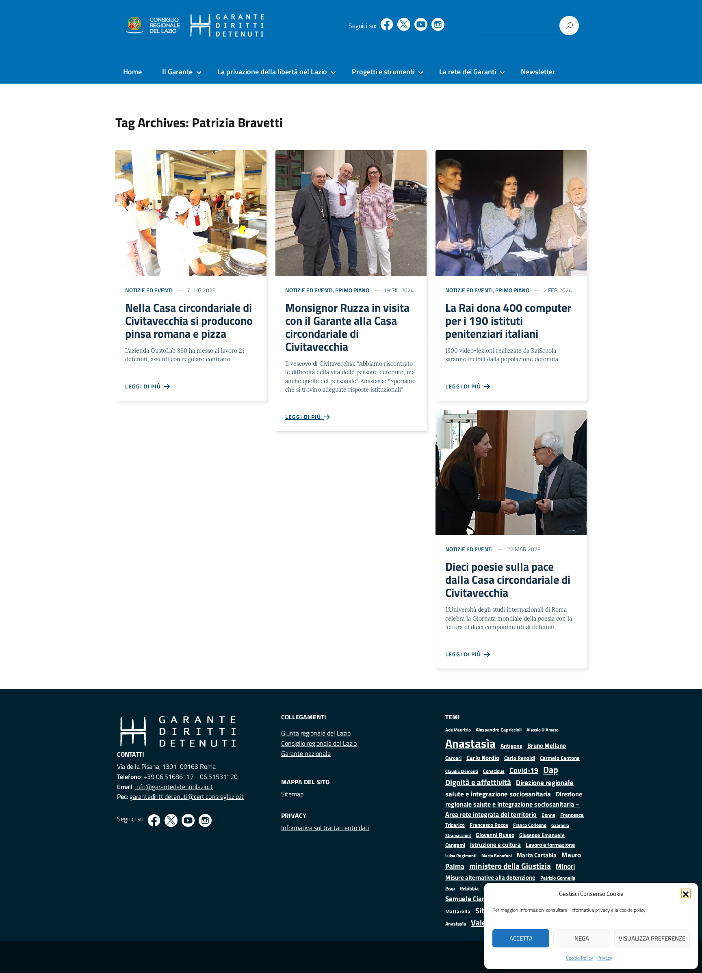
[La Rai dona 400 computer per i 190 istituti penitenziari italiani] (511, 212)
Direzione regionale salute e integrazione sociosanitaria (509, 788)
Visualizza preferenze (652, 938)
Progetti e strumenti (383, 71)
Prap (450, 888)
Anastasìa (470, 743)
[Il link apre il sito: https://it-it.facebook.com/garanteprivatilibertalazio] (386, 24)
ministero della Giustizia (510, 866)
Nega (581, 938)
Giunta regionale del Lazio (316, 733)
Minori (565, 866)
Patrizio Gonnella (557, 878)
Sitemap (292, 794)
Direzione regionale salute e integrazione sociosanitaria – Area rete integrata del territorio (513, 804)
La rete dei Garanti (467, 71)
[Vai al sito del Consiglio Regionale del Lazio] (152, 26)
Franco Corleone (529, 825)
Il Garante (177, 71)
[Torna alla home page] (227, 26)
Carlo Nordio (482, 757)
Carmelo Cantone (560, 758)
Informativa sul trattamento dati (325, 828)
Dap (550, 769)
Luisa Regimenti (461, 855)
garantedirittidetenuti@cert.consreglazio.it (187, 796)
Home (132, 71)
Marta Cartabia (537, 855)
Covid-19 (523, 770)
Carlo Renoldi (519, 758)
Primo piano (352, 290)
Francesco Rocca (489, 825)
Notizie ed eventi (149, 290)
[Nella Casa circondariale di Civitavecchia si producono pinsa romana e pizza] (190, 212)
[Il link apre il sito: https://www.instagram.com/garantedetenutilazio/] (437, 24)
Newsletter (538, 71)
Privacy (604, 958)
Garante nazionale (306, 753)
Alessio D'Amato (542, 729)
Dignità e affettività (478, 782)
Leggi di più (144, 386)
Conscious (494, 771)
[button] (686, 893)
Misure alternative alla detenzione (490, 877)
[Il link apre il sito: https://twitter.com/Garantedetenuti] (403, 24)
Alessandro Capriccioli (499, 730)
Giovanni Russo (495, 835)
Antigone (511, 746)
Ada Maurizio (458, 730)
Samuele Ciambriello (476, 898)
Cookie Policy (579, 958)
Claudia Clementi (461, 771)
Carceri (453, 758)
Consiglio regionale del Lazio (319, 743)
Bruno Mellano (546, 745)
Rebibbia (469, 888)
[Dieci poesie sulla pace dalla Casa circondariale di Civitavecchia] (511, 471)
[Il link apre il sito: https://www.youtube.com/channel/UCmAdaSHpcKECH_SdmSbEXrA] (420, 24)
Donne (548, 815)
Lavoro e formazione (550, 844)
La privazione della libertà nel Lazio (272, 71)
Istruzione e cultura (495, 844)
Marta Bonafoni (496, 855)
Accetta (521, 938)
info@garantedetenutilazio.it (174, 787)
